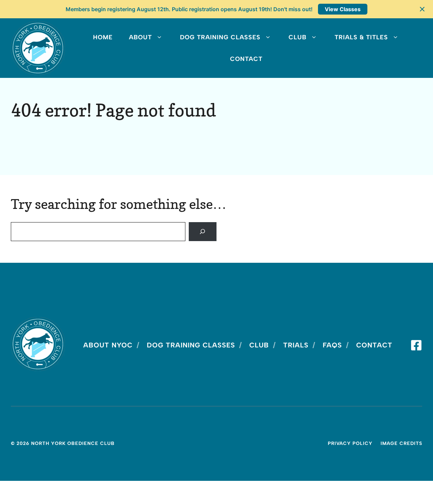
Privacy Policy (350, 443)
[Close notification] (422, 9)
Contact (246, 59)
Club (297, 37)
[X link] (416, 345)
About (140, 37)
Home (103, 37)
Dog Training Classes (220, 37)
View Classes (343, 9)
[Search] (202, 231)
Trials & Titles (361, 37)
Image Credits (401, 443)
